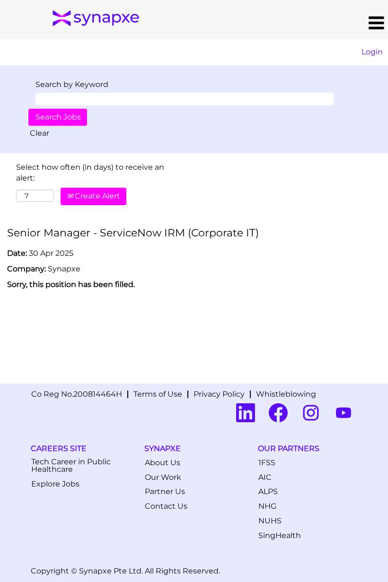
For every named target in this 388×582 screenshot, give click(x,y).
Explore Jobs (55, 484)
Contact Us (166, 506)
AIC (265, 477)
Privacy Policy (219, 394)
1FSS (266, 463)
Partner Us (165, 491)
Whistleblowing (286, 394)
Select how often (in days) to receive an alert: (90, 172)
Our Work (163, 477)
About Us (162, 463)
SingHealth (279, 535)
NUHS (270, 521)
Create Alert (96, 195)
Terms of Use (157, 394)
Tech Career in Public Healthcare (71, 466)
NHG (267, 506)
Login (372, 51)
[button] (266, 23)
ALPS (268, 491)
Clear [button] (39, 133)
